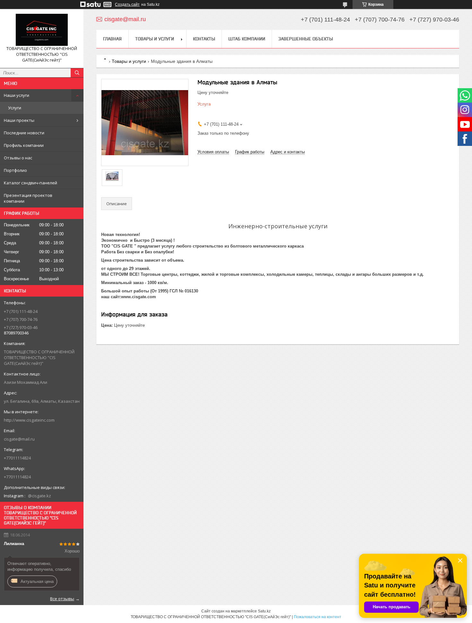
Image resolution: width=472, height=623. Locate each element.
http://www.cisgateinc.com (29, 420)
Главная (112, 38)
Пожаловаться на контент (317, 617)
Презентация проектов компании (28, 198)
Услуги (14, 108)
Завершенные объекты (305, 38)
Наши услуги (16, 95)
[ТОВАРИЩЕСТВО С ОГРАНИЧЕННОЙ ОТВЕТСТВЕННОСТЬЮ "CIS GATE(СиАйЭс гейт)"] (42, 30)
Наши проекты (19, 120)
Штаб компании (246, 38)
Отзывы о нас (18, 158)
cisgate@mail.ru (19, 439)
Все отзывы (62, 599)
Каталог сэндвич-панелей (30, 183)
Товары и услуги (154, 38)
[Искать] (77, 73)
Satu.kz (264, 611)
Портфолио (15, 170)
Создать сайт (127, 4)
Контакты (204, 38)
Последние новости (24, 133)
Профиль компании (24, 145)
